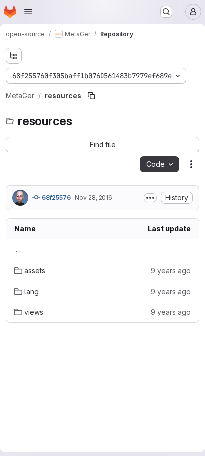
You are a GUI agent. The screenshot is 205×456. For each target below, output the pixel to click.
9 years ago (171, 270)
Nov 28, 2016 (93, 197)
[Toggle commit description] (150, 197)
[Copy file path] (91, 96)
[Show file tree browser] (14, 56)
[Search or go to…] (166, 12)
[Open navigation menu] (28, 12)
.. (15, 249)
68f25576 (55, 197)
